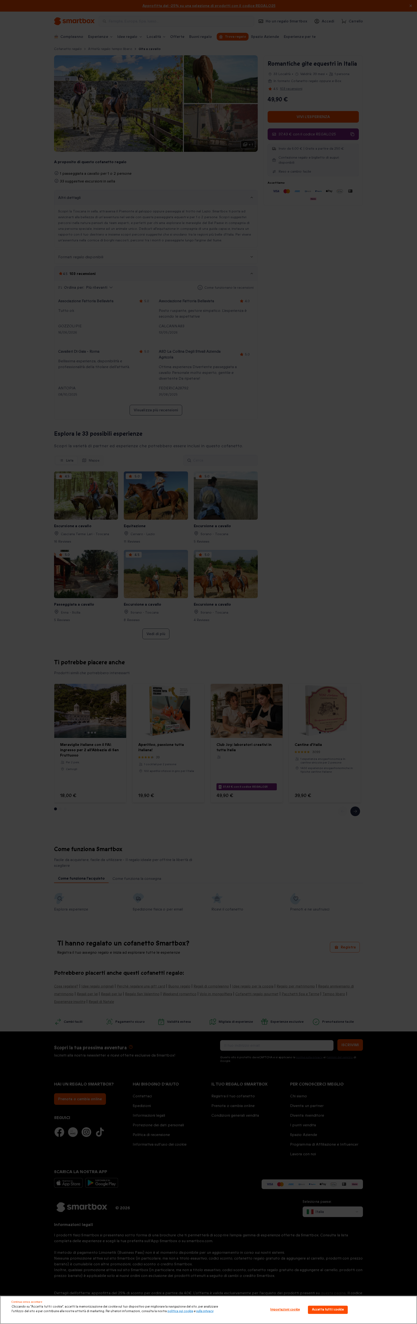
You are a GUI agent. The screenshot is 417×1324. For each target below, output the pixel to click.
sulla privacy (205, 1311)
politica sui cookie (180, 1311)
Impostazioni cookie (284, 1310)
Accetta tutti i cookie (328, 1310)
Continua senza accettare (26, 1301)
